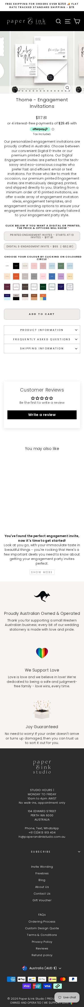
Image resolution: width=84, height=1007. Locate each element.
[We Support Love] (42, 653)
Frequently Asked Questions (42, 339)
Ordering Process (42, 921)
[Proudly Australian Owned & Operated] (42, 596)
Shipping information (42, 348)
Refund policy (42, 955)
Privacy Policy (42, 942)
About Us (42, 887)
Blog (42, 880)
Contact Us (42, 893)
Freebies (42, 873)
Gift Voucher (42, 900)
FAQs (42, 915)
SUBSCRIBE (41, 851)
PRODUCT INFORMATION (42, 330)
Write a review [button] (42, 414)
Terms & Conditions (42, 935)
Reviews (42, 948)
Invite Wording (42, 867)
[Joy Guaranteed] (42, 709)
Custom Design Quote (42, 928)
